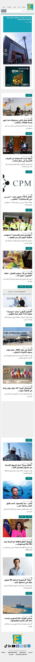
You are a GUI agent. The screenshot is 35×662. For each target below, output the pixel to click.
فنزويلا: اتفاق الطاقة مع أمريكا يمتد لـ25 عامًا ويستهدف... (18, 543)
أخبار (19, 7)
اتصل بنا (11, 654)
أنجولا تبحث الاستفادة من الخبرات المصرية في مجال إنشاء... (19, 159)
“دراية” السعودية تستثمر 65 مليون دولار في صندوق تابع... (18, 581)
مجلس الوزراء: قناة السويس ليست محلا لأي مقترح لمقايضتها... (18, 619)
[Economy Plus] (30, 6)
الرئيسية (23, 7)
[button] (16, 62)
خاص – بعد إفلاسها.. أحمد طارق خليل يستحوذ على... (19, 504)
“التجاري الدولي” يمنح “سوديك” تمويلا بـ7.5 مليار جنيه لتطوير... (19, 313)
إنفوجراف (9, 7)
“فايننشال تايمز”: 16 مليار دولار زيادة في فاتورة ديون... (17, 389)
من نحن (30, 652)
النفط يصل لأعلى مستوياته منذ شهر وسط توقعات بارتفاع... (17, 121)
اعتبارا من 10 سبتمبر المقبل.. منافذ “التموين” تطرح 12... (18, 274)
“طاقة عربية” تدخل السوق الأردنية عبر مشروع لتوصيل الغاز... (18, 466)
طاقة (22, 516)
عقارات (21, 286)
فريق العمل (22, 652)
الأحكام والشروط (12, 652)
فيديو (4, 7)
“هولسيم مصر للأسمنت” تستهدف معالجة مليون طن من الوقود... (18, 236)
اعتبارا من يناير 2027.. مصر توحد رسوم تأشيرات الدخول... (19, 351)
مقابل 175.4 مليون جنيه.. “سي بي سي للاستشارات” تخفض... (18, 198)
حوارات (14, 7)
